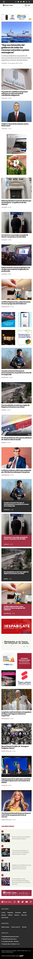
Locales (4, 63)
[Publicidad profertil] (16, 165)
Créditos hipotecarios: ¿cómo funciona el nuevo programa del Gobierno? (15, 303)
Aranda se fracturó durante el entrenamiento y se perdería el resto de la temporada (16, 372)
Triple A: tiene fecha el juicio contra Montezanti (14, 125)
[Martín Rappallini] (16, 457)
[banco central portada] (16, 188)
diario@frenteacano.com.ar (10, 939)
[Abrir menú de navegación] (4, 2)
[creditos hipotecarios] (16, 289)
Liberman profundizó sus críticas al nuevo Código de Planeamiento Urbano (20, 852)
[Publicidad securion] (24, 678)
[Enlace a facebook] (18, 1)
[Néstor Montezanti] (16, 111)
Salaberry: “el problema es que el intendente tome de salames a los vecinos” (21, 866)
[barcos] (16, 32)
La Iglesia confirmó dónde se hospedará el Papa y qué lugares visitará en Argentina (16, 714)
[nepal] (16, 392)
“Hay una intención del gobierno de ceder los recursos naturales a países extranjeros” (15, 49)
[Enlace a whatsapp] (15, 1)
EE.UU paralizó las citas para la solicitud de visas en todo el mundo (16, 439)
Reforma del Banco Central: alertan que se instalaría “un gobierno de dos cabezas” (16, 202)
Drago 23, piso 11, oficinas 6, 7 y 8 (10, 944)
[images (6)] (16, 733)
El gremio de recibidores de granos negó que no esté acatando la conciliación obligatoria (14, 93)
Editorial (10, 915)
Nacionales (5, 306)
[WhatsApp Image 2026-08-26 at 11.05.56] (16, 79)
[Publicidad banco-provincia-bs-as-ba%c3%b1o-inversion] (16, 642)
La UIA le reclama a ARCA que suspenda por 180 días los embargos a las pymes (16, 471)
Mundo (3, 410)
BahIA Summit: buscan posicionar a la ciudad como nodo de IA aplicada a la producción (15, 269)
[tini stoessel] (16, 800)
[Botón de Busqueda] (29, 2)
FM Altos (24, 927)
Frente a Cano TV (15, 927)
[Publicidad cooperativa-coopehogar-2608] (16, 17)
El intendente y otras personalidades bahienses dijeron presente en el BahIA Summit (21, 881)
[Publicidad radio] (16, 144)
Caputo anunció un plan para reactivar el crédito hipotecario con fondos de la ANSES (16, 780)
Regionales (10, 912)
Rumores (16, 915)
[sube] (5, 838)
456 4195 (10, 941)
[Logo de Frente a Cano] (8, 5)
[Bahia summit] (16, 255)
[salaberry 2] (5, 867)
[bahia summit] (5, 881)
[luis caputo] (16, 766)
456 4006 (16, 941)
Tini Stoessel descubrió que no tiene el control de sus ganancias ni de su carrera (16, 815)
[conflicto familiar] (16, 222)
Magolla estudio (15, 955)
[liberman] (5, 852)
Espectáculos (6, 751)
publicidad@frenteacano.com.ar (11, 936)
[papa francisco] (16, 699)
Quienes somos (5, 927)
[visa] (16, 425)
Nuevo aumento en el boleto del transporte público (21, 837)
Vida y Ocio (24, 915)
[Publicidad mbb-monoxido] (8, 661)
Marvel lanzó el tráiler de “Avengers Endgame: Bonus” (15, 747)
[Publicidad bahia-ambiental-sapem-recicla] (25, 337)
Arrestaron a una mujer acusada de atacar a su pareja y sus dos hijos (14, 236)
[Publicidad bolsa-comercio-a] (24, 661)
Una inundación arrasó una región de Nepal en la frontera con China (15, 406)
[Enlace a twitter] (21, 1)
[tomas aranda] (16, 358)
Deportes (4, 377)
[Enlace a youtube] (23, 1)
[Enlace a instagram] (26, 1)
